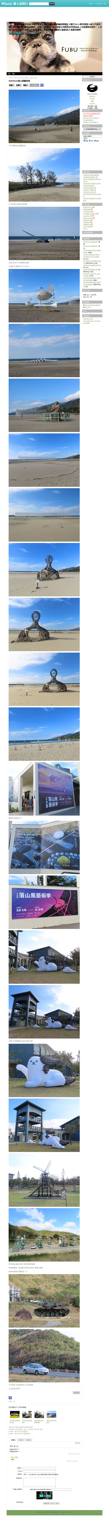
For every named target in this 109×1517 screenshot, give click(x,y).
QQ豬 (11, 24)
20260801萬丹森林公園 (90, 177)
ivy (14, 1401)
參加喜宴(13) (87, 220)
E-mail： (20, 1471)
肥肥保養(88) (87, 209)
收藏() (29, 1440)
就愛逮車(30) (87, 224)
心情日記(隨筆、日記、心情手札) (23, 1429)
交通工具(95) (87, 226)
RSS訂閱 (87, 305)
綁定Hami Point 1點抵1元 (91, 118)
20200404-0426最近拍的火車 (92, 265)
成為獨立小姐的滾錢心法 (90, 122)
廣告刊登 (39, 1512)
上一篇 (30, 77)
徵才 (72, 1512)
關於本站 (92, 96)
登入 (105, 3)
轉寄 (31, 1427)
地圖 (92, 101)
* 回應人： (20, 1468)
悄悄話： (20, 1474)
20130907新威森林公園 (15, 1421)
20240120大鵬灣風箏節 (23, 1433)
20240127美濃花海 (22, 1431)
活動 (13, 73)
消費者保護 (46, 1512)
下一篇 (35, 77)
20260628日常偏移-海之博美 (92, 183)
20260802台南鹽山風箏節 (91, 175)
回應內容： (19, 1478)
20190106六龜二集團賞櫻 (39, 1421)
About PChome (64, 1512)
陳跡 (11, 1446)
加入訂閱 (87, 307)
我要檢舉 (76, 1392)
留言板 (92, 99)
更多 (85, 229)
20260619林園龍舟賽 (89, 188)
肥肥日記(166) (89, 207)
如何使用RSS (95, 305)
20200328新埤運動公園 (90, 269)
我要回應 (77, 1443)
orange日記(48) (88, 216)
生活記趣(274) (87, 211)
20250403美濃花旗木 (27, 1421)
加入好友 (92, 103)
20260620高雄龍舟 (89, 185)
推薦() (21, 1440)
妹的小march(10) (88, 218)
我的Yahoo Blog (88, 319)
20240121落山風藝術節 (90, 242)
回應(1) (13, 1440)
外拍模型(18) (87, 222)
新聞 (90, 3)
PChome (99, 3)
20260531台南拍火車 (89, 192)
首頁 (9, 73)
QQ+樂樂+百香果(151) (90, 214)
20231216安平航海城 (51, 1421)
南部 (41, 1429)
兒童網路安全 (55, 1512)
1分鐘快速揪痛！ (88, 120)
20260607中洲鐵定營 (89, 190)
